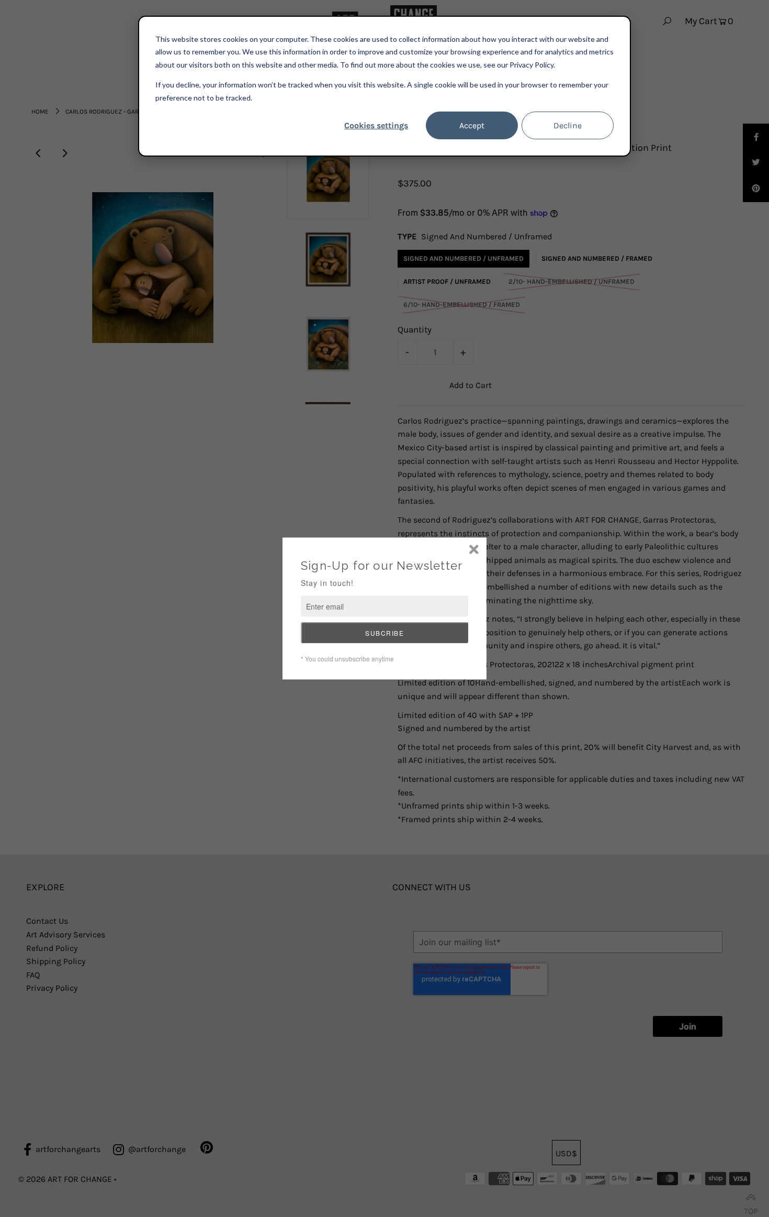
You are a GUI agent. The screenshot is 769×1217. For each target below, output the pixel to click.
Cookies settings (376, 125)
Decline (567, 125)
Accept (471, 125)
